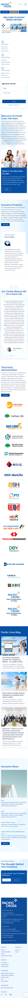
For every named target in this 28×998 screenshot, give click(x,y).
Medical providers (5, 977)
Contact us (17, 950)
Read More (5, 843)
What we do (4, 49)
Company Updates (6, 822)
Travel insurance (4, 966)
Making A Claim (5, 73)
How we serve (5, 51)
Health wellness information (7, 973)
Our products (4, 962)
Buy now (14, 12)
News (2, 800)
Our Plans (3, 60)
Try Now (6, 189)
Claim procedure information (7, 975)
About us (3, 950)
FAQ (2, 979)
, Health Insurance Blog (17, 831)
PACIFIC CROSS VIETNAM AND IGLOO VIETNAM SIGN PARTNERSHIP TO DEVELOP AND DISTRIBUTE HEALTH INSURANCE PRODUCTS (13, 804)
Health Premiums (5, 62)
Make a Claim (23, 12)
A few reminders (5, 77)
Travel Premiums (5, 64)
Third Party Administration (7, 987)
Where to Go (4, 75)
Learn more (16, 880)
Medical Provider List (14, 105)
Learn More (5, 224)
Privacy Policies (4, 981)
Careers (16, 952)
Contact (6, 880)
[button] (20, 22)
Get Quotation (5, 12)
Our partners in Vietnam (6, 955)
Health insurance (5, 964)
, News (13, 822)
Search (14, 101)
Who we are (4, 47)
